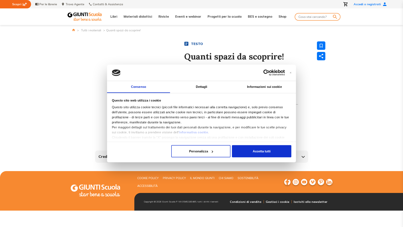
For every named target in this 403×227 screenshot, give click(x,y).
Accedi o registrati (367, 4)
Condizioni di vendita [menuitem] (245, 202)
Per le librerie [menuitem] (48, 4)
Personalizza (198, 151)
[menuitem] (287, 182)
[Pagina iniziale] (73, 30)
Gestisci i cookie (277, 202)
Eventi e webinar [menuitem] (188, 16)
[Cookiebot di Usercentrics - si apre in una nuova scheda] (266, 73)
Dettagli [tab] (201, 86)
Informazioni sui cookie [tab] (264, 86)
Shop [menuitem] (282, 16)
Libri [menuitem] (113, 16)
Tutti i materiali (91, 30)
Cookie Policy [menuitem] (148, 178)
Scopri (16, 4)
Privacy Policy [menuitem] (174, 178)
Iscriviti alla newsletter (310, 202)
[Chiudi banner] (290, 73)
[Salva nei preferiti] (321, 45)
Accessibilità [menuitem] (147, 186)
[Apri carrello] (345, 4)
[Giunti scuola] (100, 191)
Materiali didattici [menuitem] (138, 16)
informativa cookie (193, 132)
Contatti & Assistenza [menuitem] (108, 4)
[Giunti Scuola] (84, 16)
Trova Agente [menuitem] (74, 4)
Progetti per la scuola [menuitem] (225, 16)
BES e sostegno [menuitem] (260, 16)
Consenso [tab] (138, 86)
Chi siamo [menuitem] (226, 178)
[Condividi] (321, 56)
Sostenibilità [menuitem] (248, 178)
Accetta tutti (262, 151)
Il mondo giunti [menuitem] (202, 178)
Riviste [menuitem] (163, 16)
